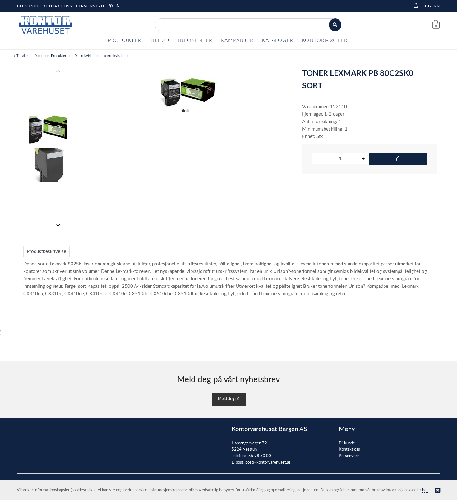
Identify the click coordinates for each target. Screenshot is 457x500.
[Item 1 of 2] (47, 148)
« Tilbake (21, 55)
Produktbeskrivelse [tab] (46, 251)
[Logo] (45, 25)
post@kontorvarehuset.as (268, 463)
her (425, 490)
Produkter (58, 55)
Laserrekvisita (113, 55)
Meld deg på (228, 399)
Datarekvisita (84, 55)
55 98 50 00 (259, 456)
